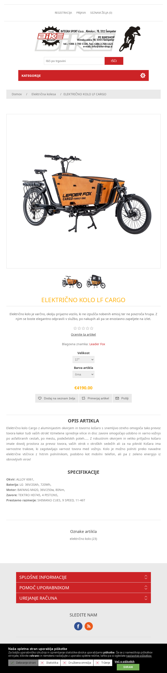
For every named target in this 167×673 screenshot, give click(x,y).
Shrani (128, 667)
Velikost (83, 353)
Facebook (78, 626)
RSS (89, 626)
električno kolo (80, 539)
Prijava (81, 13)
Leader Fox (97, 344)
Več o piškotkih (124, 661)
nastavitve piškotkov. (139, 655)
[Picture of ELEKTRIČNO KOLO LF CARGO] (71, 281)
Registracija (63, 13)
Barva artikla (83, 368)
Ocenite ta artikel (83, 334)
